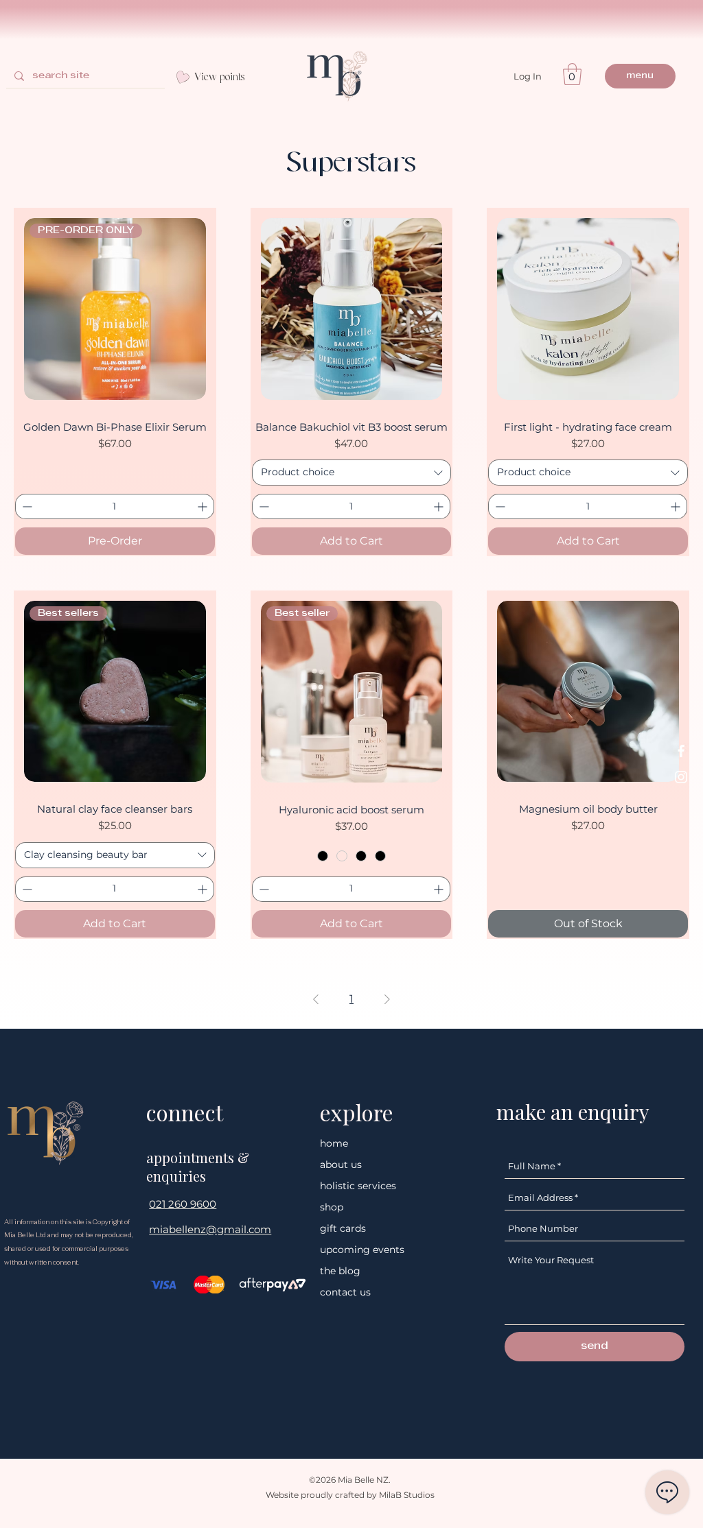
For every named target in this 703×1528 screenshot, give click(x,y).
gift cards (343, 1228)
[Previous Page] (316, 999)
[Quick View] (352, 309)
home (334, 1143)
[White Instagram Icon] (681, 777)
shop (331, 1207)
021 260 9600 (182, 1203)
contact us (345, 1292)
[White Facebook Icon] (681, 751)
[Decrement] (25, 506)
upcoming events (362, 1249)
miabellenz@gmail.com (210, 1229)
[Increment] (203, 506)
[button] (572, 74)
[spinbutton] (114, 506)
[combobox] (352, 472)
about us (341, 1164)
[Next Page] (387, 999)
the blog (340, 1271)
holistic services (358, 1186)
